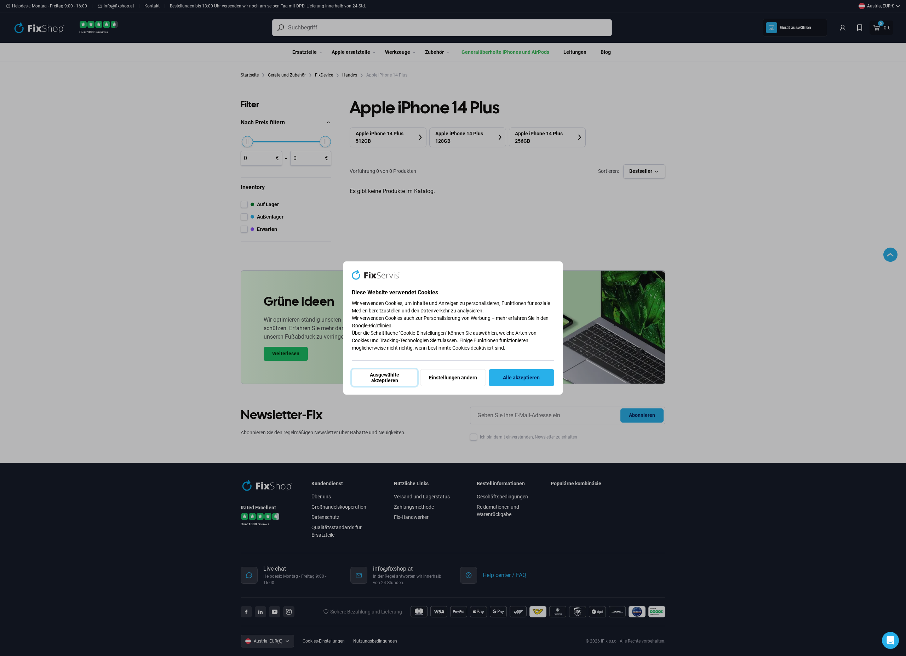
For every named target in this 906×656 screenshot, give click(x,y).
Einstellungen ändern (453, 377)
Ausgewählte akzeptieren (384, 377)
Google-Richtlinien (371, 325)
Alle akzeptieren (521, 377)
